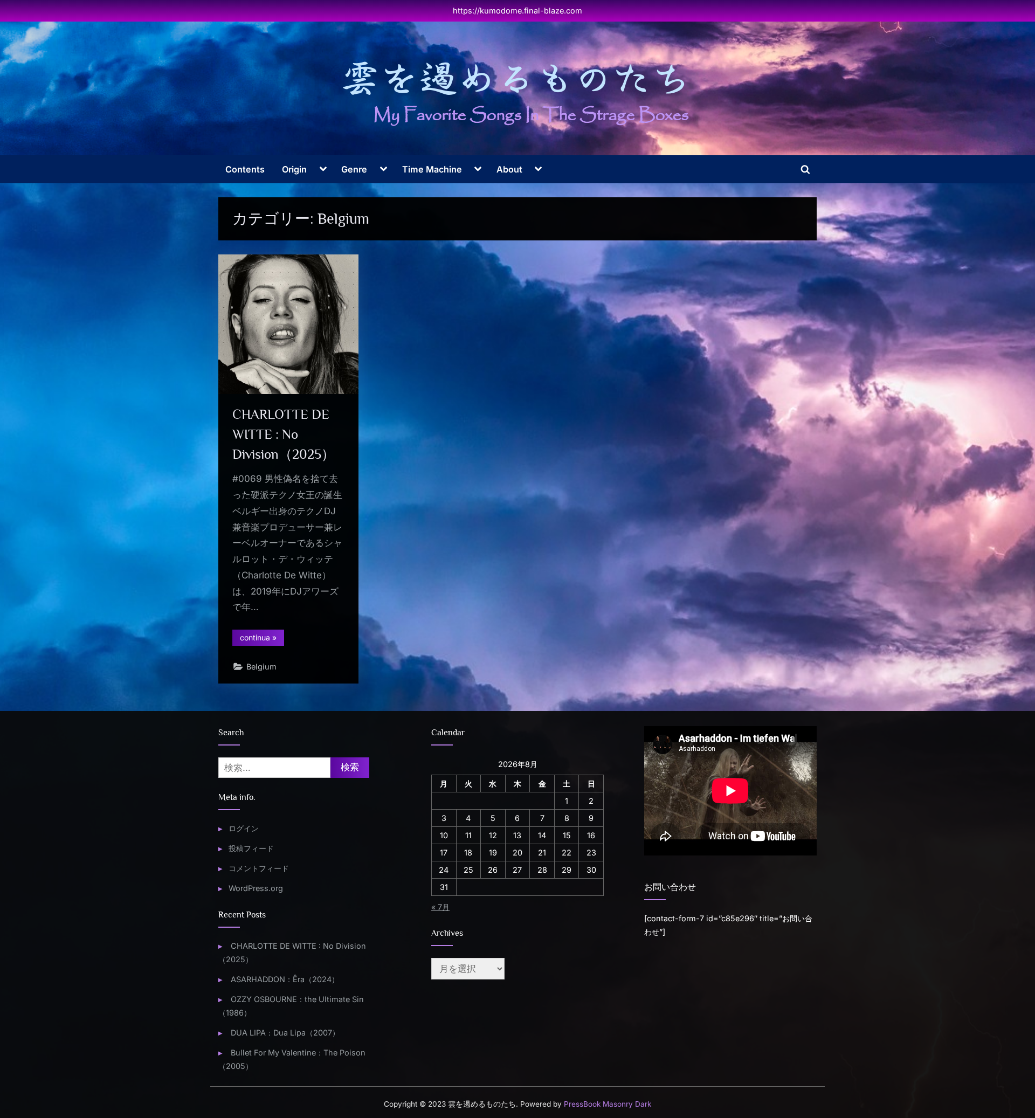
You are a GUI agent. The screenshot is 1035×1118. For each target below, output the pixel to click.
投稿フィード (251, 848)
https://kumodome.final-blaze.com (517, 10)
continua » (262, 639)
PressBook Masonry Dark (607, 1104)
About (509, 169)
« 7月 (440, 907)
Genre (354, 169)
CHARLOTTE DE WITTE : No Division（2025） (283, 434)
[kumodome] (517, 93)
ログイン (244, 828)
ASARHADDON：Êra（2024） (285, 979)
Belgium (261, 666)
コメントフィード (259, 868)
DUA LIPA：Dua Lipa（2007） (285, 1032)
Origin (294, 169)
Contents (245, 169)
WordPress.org (256, 888)
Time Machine (432, 169)
